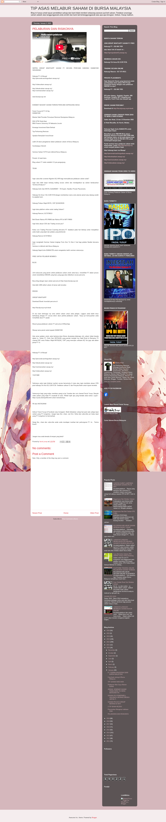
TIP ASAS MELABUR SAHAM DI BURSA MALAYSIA (81, 8)
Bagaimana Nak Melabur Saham (123, 499)
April (110, 661)
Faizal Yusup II (108, 392)
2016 (108, 727)
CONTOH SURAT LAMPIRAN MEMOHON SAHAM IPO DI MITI (123, 485)
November (111, 650)
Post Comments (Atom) (70, 519)
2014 (108, 732)
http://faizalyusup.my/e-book (123, 108)
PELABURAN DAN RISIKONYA (118, 714)
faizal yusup (119, 363)
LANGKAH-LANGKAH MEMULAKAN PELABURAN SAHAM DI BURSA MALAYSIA (123, 541)
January (111, 670)
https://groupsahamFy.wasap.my (115, 53)
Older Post (94, 513)
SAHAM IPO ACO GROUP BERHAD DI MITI (116, 703)
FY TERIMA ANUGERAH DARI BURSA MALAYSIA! (118, 673)
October (111, 653)
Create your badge (109, 397)
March (110, 664)
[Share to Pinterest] (69, 442)
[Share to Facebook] (67, 442)
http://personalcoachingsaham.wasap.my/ (118, 153)
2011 (108, 741)
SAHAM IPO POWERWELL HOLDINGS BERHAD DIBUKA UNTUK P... (118, 697)
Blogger (94, 817)
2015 (108, 730)
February (111, 667)
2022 (108, 642)
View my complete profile (112, 381)
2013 (108, 735)
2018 (108, 721)
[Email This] (61, 442)
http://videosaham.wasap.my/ (114, 163)
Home (66, 513)
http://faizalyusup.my (125, 145)
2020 (108, 647)
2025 (108, 633)
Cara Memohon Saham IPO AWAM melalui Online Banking (123, 555)
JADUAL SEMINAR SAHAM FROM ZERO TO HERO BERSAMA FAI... (117, 691)
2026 (108, 630)
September (112, 656)
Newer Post (37, 513)
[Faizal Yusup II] (106, 396)
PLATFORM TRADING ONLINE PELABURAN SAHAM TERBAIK (124, 569)
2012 (108, 738)
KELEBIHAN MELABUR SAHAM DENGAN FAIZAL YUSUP (124, 526)
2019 (108, 718)
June (110, 658)
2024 (108, 636)
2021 (108, 645)
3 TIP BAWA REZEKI (115, 706)
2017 (108, 724)
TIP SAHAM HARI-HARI (116, 682)
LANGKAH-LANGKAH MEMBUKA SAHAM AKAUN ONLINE (122, 608)
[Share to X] (65, 442)
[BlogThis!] (63, 442)
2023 (108, 639)
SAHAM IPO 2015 (110, 596)
